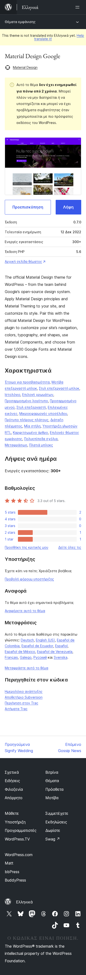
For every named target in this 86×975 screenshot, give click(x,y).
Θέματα (52, 780)
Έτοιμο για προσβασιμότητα (27, 382)
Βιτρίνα (51, 772)
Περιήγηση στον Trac (21, 703)
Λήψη (68, 207)
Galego (26, 657)
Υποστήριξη (15, 822)
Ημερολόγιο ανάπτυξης (24, 691)
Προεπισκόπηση (27, 207)
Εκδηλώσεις (56, 822)
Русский (40, 657)
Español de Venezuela (54, 652)
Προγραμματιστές (21, 830)
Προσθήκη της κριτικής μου (26, 547)
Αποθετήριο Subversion (24, 697)
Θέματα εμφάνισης (20, 22)
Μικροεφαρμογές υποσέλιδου (43, 413)
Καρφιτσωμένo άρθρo (30, 432)
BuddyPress (15, 880)
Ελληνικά (24, 902)
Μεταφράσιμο (16, 445)
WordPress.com (18, 854)
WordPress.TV (17, 839)
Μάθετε (12, 813)
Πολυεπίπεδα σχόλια (41, 439)
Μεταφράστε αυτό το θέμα (26, 668)
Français (11, 657)
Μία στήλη (32, 426)
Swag (52, 839)
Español (61, 646)
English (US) (45, 640)
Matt (9, 863)
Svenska (60, 657)
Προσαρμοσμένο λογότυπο (26, 401)
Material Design (25, 67)
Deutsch (27, 640)
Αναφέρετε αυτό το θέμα (25, 611)
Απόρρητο (13, 797)
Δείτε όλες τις (69, 547)
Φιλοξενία (14, 789)
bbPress (12, 871)
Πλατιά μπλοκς (41, 445)
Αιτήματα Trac (16, 709)
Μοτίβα (52, 797)
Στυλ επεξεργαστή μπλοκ (59, 388)
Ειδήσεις (12, 780)
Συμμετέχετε (56, 813)
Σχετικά (12, 772)
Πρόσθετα (54, 789)
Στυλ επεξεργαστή (31, 407)
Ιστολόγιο (12, 394)
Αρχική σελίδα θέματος (23, 261)
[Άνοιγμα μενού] (78, 7)
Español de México (20, 652)
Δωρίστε (52, 830)
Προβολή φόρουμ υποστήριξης (29, 579)
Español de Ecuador (37, 646)
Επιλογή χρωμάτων (37, 394)
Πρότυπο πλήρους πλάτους (26, 420)
